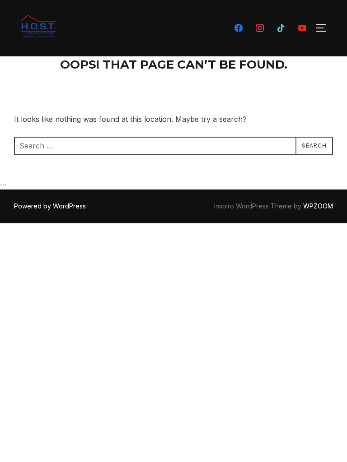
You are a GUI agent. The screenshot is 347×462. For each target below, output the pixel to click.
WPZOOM (318, 206)
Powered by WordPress (50, 206)
